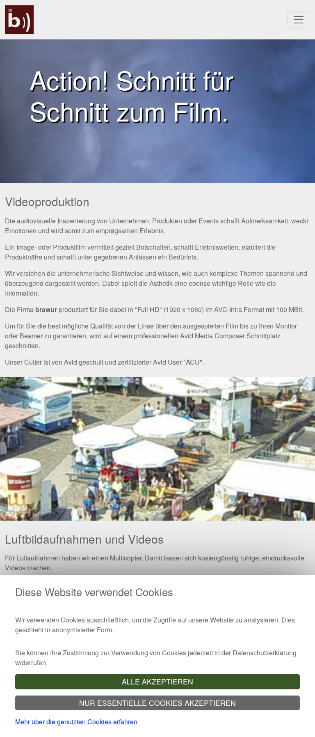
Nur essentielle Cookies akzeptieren (157, 703)
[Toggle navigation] (298, 19)
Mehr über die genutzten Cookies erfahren (76, 721)
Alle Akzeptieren (157, 681)
